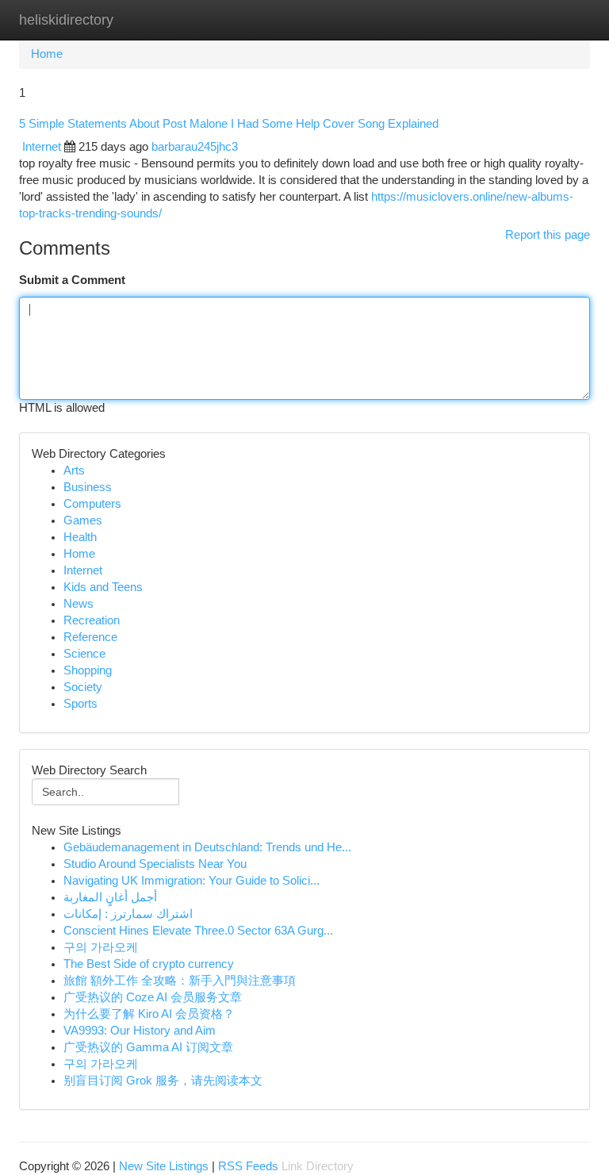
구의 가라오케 (100, 947)
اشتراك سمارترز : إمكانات (128, 914)
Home (47, 54)
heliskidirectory (66, 20)
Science (84, 653)
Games (82, 520)
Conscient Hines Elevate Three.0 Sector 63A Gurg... (198, 930)
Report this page (547, 234)
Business (87, 487)
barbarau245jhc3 (194, 146)
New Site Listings (164, 1166)
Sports (80, 703)
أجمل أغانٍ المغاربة (110, 897)
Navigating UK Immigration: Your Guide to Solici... (191, 880)
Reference (90, 637)
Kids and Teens (103, 587)
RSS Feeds (248, 1166)
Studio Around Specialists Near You (155, 864)
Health (80, 537)
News (78, 603)
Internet (41, 146)
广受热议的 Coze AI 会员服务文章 (152, 997)
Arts (74, 470)
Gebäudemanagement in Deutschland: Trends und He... (207, 847)
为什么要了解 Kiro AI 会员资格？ (149, 1014)
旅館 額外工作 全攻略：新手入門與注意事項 (179, 980)
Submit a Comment (72, 280)
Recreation (91, 620)
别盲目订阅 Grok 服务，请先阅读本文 (162, 1080)
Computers (92, 503)
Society (82, 687)
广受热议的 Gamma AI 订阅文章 (148, 1047)
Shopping (87, 670)
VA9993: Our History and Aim (139, 1030)
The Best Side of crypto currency (148, 964)
